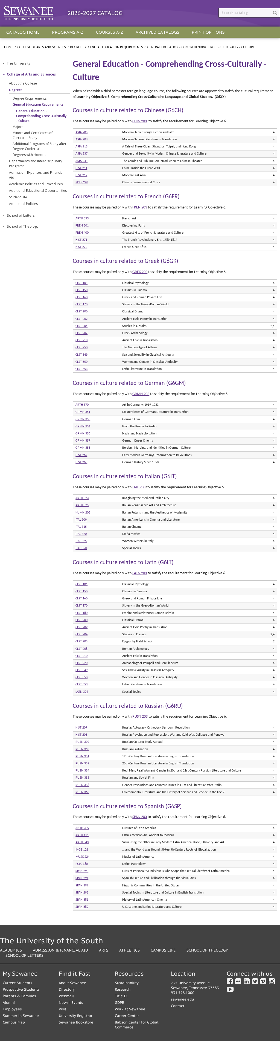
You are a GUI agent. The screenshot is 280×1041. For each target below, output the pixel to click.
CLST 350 (81, 362)
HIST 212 (81, 175)
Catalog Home (23, 32)
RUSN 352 (82, 763)
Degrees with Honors (29, 154)
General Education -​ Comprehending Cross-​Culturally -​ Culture (41, 116)
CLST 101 (81, 283)
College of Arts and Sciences (41, 47)
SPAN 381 (81, 899)
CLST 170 (81, 304)
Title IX (121, 996)
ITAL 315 (81, 527)
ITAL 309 (81, 519)
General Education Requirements (115, 47)
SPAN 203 (139, 817)
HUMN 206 (82, 512)
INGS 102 (81, 849)
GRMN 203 (140, 394)
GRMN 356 (82, 433)
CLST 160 (81, 297)
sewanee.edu (182, 999)
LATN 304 (81, 692)
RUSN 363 (82, 792)
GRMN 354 (82, 426)
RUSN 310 (82, 749)
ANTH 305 (82, 828)
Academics (11, 950)
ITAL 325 (81, 541)
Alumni (9, 1002)
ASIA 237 (81, 153)
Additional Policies (23, 203)
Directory (67, 989)
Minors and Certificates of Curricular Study (32, 135)
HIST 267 (81, 455)
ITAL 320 (81, 534)
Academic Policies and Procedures (36, 184)
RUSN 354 (82, 770)
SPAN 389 (81, 907)
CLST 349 (81, 354)
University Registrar (75, 1015)
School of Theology (22, 226)
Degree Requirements (29, 98)
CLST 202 (81, 319)
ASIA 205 (81, 132)
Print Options (208, 32)
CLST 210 (81, 340)
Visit (62, 1009)
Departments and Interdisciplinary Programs (35, 163)
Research (122, 989)
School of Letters (21, 215)
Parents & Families (19, 996)
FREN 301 (82, 225)
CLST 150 (81, 290)
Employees (12, 1009)
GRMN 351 (82, 412)
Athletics (129, 950)
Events (77, 1002)
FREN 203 (139, 207)
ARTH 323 (82, 498)
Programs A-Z (67, 32)
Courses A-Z (109, 32)
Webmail (66, 996)
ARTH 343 (82, 842)
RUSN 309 (82, 742)
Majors (18, 126)
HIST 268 (81, 462)
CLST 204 (81, 326)
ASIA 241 (81, 161)
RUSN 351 (82, 756)
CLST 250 (81, 347)
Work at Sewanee (130, 1009)
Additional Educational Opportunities (38, 190)
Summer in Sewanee (21, 1015)
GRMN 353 (82, 419)
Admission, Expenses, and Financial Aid (36, 175)
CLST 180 (81, 613)
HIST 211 (81, 168)
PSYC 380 (81, 864)
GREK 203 (139, 272)
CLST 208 (81, 649)
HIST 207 (81, 727)
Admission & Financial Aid (60, 950)
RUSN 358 (82, 785)
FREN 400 (82, 232)
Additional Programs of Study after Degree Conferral (39, 146)
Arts (103, 950)
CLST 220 (81, 663)
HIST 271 (81, 240)
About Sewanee (72, 983)
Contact (177, 1006)
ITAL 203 (138, 487)
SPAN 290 (81, 871)
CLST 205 (81, 641)
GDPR (119, 1002)
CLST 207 (81, 333)
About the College (23, 83)
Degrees (76, 47)
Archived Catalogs (157, 32)
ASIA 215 (81, 146)
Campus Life (163, 950)
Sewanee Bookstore (76, 1022)
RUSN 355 (82, 777)
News (63, 1002)
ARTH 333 (82, 218)
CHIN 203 (139, 121)
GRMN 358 (82, 448)
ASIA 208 (81, 139)
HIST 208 (81, 734)
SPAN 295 (81, 892)
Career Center (127, 1015)
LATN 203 (139, 573)
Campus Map (14, 1022)
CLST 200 (81, 311)
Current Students (17, 983)
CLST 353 (81, 369)
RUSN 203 (140, 717)
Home (8, 47)
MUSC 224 (82, 857)
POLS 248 (81, 182)
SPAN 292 (81, 885)
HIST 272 (81, 247)
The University (18, 63)
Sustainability (127, 983)
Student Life (18, 197)
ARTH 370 (82, 405)
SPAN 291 (81, 878)
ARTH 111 (82, 835)
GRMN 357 (82, 440)
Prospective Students (21, 989)
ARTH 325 (82, 505)
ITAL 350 (81, 548)
